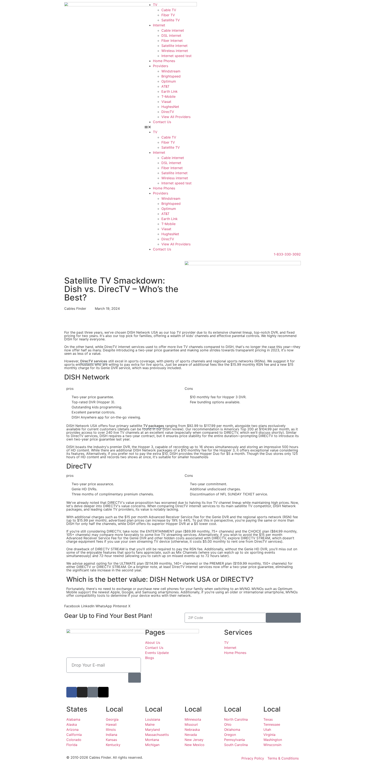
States (76, 709)
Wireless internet (174, 51)
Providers (160, 66)
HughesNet (170, 107)
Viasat (166, 101)
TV (155, 5)
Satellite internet (174, 45)
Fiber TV (168, 15)
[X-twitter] (103, 692)
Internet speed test (176, 56)
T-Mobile (168, 96)
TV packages (153, 426)
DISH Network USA (180, 579)
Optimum (168, 81)
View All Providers (176, 117)
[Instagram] (82, 692)
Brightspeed (171, 76)
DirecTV (167, 112)
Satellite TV (170, 20)
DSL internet (171, 35)
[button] (222, 126)
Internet (159, 25)
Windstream (170, 71)
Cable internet (172, 30)
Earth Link (169, 91)
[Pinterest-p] (92, 692)
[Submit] (283, 618)
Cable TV (168, 10)
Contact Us (162, 122)
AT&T (165, 86)
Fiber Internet (172, 40)
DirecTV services (93, 361)
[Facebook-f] (71, 692)
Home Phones (164, 61)
